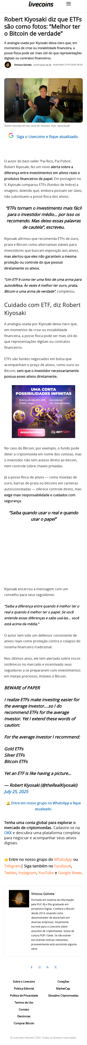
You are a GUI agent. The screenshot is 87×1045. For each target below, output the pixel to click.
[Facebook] (31, 967)
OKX (8, 832)
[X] (55, 967)
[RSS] (47, 967)
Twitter (10, 872)
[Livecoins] (41, 4)
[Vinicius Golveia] (9, 65)
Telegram (12, 865)
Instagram (27, 872)
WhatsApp (63, 859)
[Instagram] (39, 967)
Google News (70, 872)
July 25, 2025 (16, 791)
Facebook (62, 865)
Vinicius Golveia (22, 64)
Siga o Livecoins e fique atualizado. (48, 136)
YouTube (46, 872)
